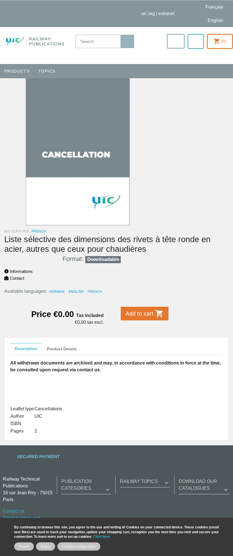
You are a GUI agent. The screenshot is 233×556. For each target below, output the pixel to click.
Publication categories (76, 485)
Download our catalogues (198, 485)
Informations (21, 271)
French (95, 292)
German (57, 292)
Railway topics (139, 481)
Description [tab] (26, 348)
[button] (176, 41)
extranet (166, 13)
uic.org (148, 13)
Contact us (13, 510)
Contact (16, 278)
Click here (101, 536)
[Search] (127, 41)
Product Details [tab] (62, 349)
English (76, 292)
